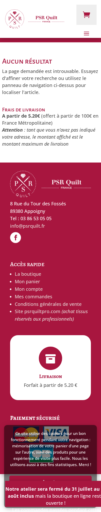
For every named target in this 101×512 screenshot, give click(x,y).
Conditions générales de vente (48, 304)
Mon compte (29, 289)
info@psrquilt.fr (27, 226)
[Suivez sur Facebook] (15, 237)
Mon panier (27, 281)
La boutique (28, 274)
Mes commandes (33, 296)
